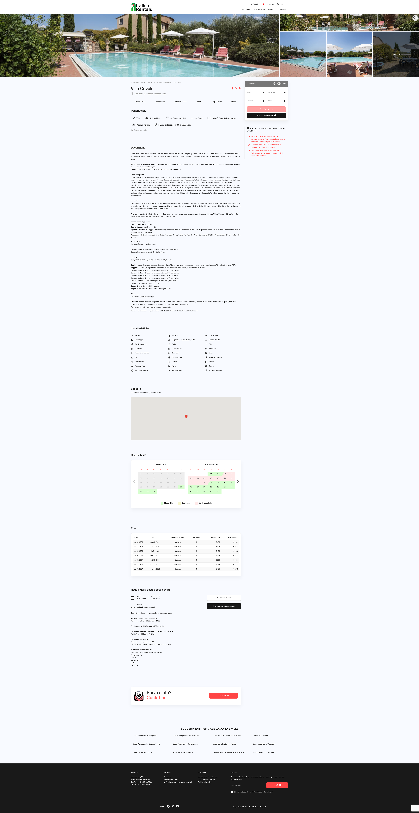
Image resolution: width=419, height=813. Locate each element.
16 (147, 483)
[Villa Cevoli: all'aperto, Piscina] (303, 54)
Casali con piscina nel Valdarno (186, 736)
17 (154, 483)
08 (141, 478)
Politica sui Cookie (204, 782)
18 (161, 483)
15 (141, 483)
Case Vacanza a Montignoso (145, 736)
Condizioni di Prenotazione (224, 606)
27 (174, 487)
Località (199, 102)
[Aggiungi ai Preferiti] (415, 18)
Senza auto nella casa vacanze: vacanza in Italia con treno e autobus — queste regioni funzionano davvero (267, 153)
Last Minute (245, 9)
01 (141, 474)
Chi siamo (168, 777)
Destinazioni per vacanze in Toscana (228, 753)
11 (161, 478)
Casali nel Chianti (260, 736)
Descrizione (160, 102)
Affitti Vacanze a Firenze (183, 753)
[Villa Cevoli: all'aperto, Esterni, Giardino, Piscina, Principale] (139, 45)
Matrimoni (271, 9)
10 (154, 478)
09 (147, 478)
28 (181, 487)
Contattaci (282, 9)
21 (181, 483)
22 (141, 487)
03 (154, 474)
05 (168, 474)
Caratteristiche (180, 102)
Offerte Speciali (259, 9)
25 (161, 487)
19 (168, 483)
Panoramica (141, 102)
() (269, 4)
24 (154, 487)
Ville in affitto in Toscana (263, 753)
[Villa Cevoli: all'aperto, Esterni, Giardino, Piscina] (349, 22)
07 (181, 474)
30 (147, 491)
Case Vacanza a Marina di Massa (227, 736)
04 (161, 474)
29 (141, 491)
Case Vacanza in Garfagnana (185, 744)
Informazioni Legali (171, 779)
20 (174, 483)
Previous (134, 481)
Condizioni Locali (224, 598)
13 (174, 478)
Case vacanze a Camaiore (264, 744)
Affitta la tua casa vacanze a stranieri (178, 782)
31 (154, 491)
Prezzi (233, 102)
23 (147, 487)
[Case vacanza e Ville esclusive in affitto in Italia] (141, 7)
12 (168, 478)
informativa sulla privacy (262, 792)
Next (238, 481)
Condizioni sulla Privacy (206, 779)
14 (181, 478)
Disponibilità (217, 102)
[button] (255, 4)
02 (147, 474)
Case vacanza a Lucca (142, 753)
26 (168, 487)
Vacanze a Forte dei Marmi (224, 744)
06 (174, 474)
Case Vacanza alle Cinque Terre (146, 744)
